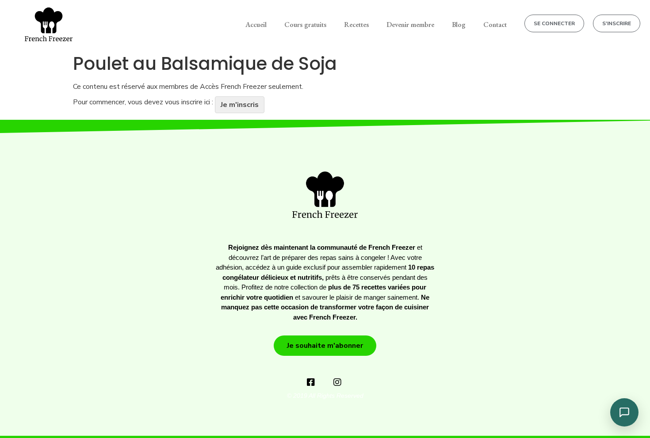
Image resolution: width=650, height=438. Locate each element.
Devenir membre (410, 24)
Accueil (256, 24)
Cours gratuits (305, 24)
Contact (495, 24)
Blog (459, 24)
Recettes (356, 24)
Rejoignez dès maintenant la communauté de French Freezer (321, 247)
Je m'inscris (240, 105)
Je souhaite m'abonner (325, 345)
